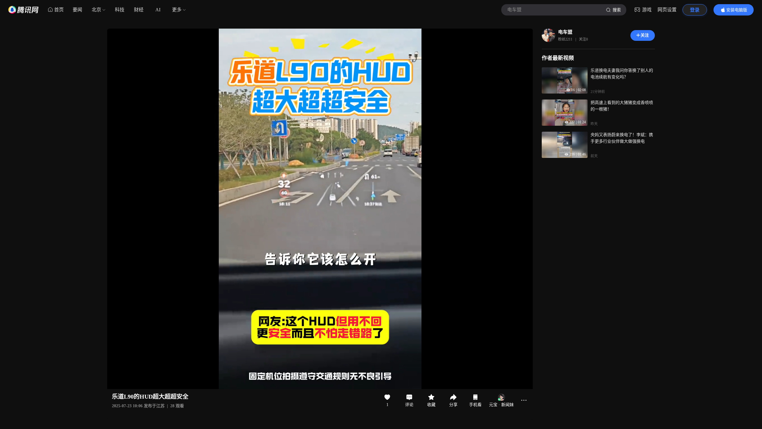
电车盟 (565, 32)
